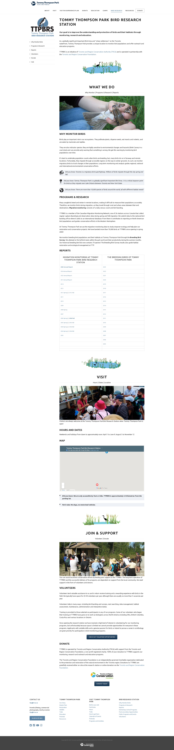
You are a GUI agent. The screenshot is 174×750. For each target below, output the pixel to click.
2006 (104, 339)
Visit (54, 10)
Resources (129, 10)
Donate (140, 10)
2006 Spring (64, 318)
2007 (62, 314)
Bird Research (116, 10)
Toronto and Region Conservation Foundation (79, 54)
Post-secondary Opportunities (128, 712)
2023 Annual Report (66, 275)
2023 (104, 267)
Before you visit (94, 705)
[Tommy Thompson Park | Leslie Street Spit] (45, 3)
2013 (62, 288)
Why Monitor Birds (37, 42)
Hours (91, 709)
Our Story (62, 703)
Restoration (63, 707)
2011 (62, 297)
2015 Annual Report (66, 280)
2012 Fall (71, 292)
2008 (104, 331)
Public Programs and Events (127, 714)
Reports (33, 50)
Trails (61, 712)
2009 (62, 305)
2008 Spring (64, 309)
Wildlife (61, 710)
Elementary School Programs (128, 710)
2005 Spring (64, 322)
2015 (104, 301)
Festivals (62, 716)
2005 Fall (71, 322)
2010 (62, 301)
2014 (62, 284)
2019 (104, 284)
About (47, 10)
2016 (104, 297)
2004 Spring (64, 327)
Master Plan (63, 705)
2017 (104, 292)
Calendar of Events (95, 716)
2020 (104, 280)
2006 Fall (72, 318)
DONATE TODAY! (101, 684)
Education (95, 10)
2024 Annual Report (66, 271)
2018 (104, 288)
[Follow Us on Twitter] (31, 725)
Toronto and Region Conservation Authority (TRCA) (97, 52)
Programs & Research (38, 46)
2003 (62, 335)
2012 (104, 314)
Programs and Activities (96, 721)
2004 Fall (71, 327)
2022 (104, 271)
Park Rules (92, 707)
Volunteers (34, 54)
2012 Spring (64, 292)
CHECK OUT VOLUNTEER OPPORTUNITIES (102, 637)
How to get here (94, 714)
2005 (104, 344)
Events (85, 10)
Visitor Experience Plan (69, 10)
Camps (105, 10)
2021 (104, 275)
